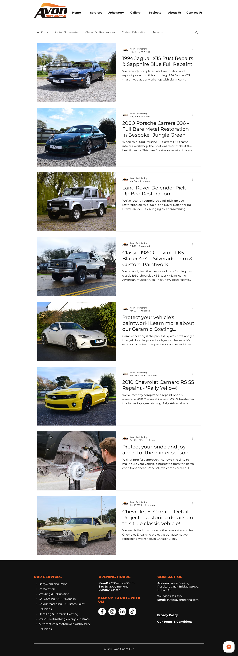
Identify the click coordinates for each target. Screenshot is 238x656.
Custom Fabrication (134, 32)
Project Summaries (66, 32)
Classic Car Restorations (100, 32)
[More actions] (194, 50)
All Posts (42, 32)
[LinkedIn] (122, 611)
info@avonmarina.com (183, 599)
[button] (196, 33)
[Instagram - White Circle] (112, 611)
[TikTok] (132, 611)
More (156, 32)
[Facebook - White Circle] (102, 611)
